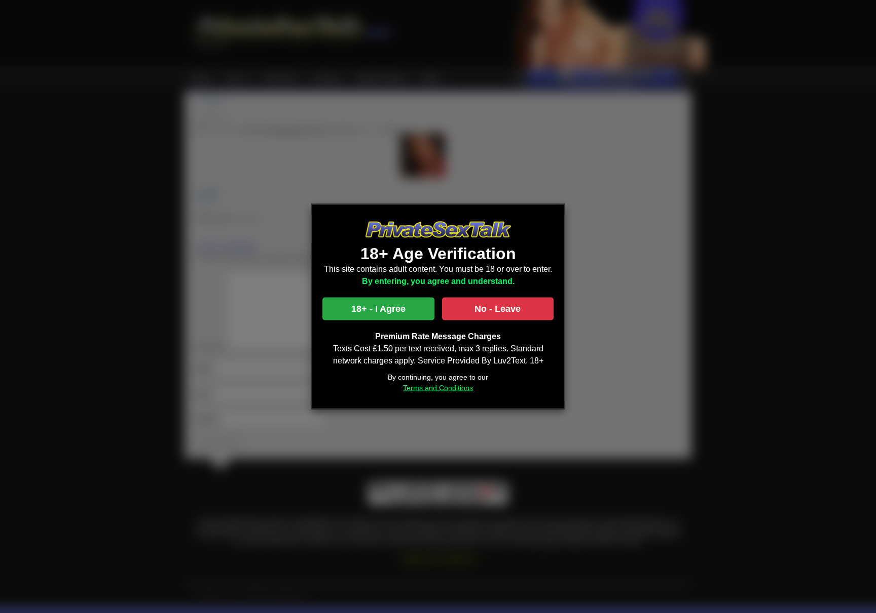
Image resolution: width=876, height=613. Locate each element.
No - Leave (497, 309)
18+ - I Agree (378, 309)
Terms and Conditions (438, 388)
